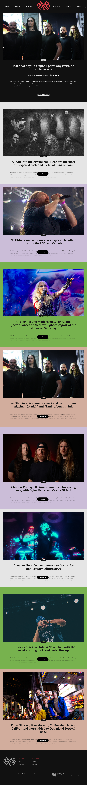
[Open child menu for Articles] (21, 6)
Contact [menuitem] (79, 6)
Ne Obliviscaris (43, 95)
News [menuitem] (7, 6)
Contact (34, 764)
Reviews (21, 764)
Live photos (43, 316)
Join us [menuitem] (68, 6)
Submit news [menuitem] (56, 6)
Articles (43, 156)
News (43, 60)
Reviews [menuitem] (29, 6)
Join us (34, 761)
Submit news (36, 763)
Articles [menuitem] (17, 6)
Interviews (22, 763)
